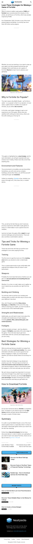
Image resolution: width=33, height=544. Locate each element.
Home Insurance (5, 492)
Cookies (13, 539)
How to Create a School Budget (11, 507)
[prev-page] (3, 481)
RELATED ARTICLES (10, 452)
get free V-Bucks (14, 437)
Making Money (5, 502)
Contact (18, 539)
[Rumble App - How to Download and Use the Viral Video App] (6, 474)
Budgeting (4, 509)
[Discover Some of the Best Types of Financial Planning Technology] (6, 467)
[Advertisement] (16, 44)
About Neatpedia (25, 539)
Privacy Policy (7, 539)
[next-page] (5, 481)
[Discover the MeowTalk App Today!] (6, 459)
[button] (31, 2)
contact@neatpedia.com (19, 531)
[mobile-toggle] (2, 2)
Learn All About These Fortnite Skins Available (8, 445)
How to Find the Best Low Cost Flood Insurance (16, 491)
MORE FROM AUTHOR (22, 452)
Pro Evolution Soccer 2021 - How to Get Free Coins (24, 445)
